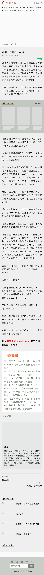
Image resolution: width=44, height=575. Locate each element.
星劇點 (40, 7)
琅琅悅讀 (5, 44)
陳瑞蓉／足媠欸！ (23, 533)
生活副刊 (13, 11)
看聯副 (11, 7)
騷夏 (16, 55)
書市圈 (18, 7)
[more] (38, 103)
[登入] (38, 3)
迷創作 (33, 7)
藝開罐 (25, 7)
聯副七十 (21, 11)
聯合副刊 (5, 11)
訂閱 (31, 566)
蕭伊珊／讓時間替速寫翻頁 (27, 503)
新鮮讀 (4, 7)
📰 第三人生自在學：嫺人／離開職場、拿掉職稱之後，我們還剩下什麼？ (22, 364)
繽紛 (16, 44)
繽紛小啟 (20, 513)
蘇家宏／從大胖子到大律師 (27, 523)
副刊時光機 (30, 11)
